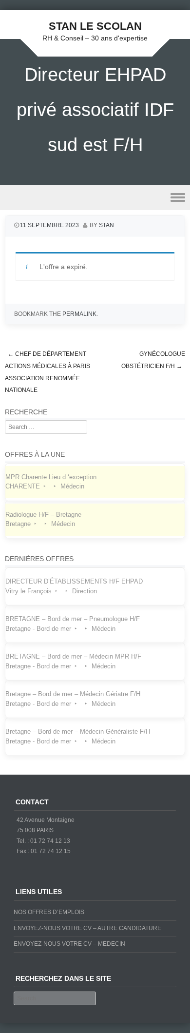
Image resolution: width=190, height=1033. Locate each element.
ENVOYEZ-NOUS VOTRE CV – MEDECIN (69, 943)
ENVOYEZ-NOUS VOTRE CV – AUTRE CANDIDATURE (87, 928)
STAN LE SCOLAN (95, 26)
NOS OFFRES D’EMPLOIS (49, 912)
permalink (79, 314)
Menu (95, 197)
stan (106, 225)
